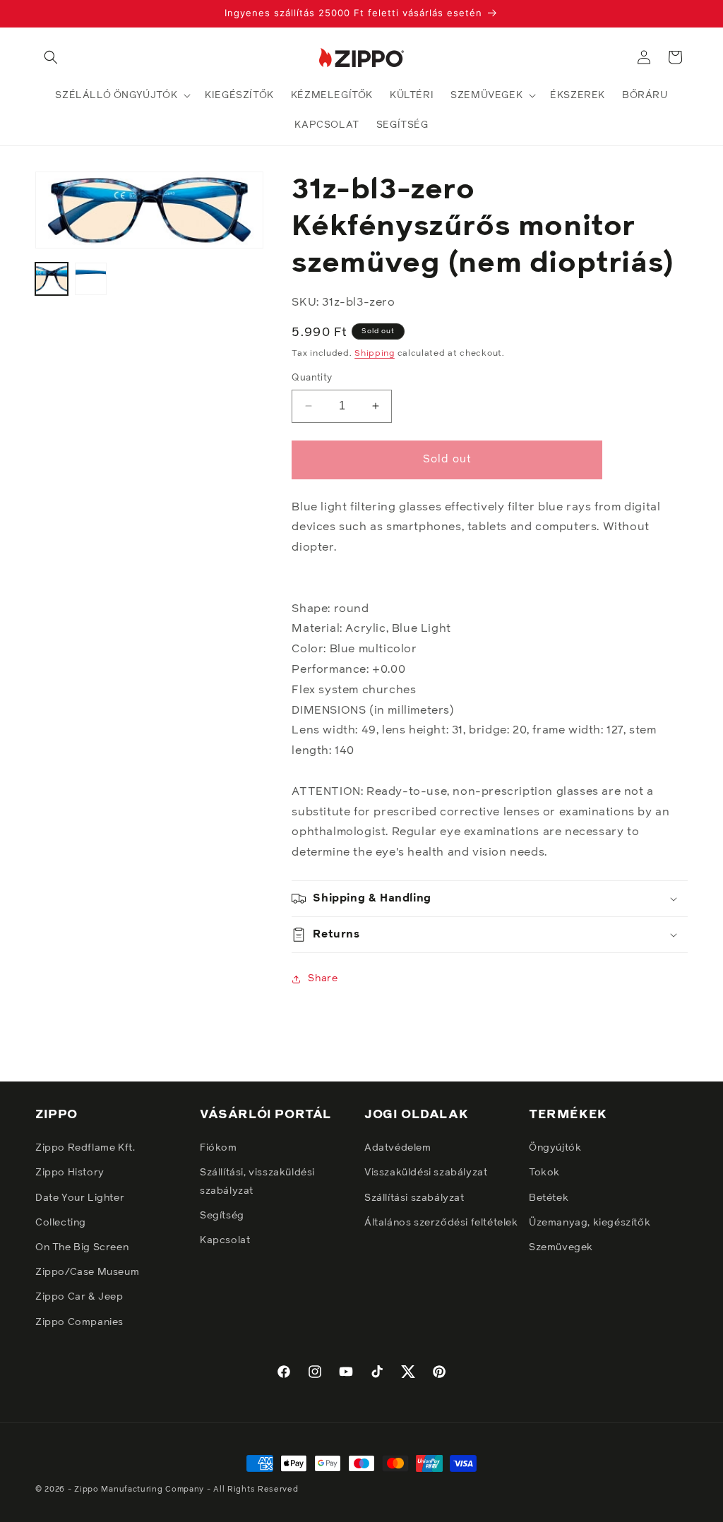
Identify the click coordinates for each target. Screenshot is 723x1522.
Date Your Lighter (79, 1198)
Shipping (374, 353)
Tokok (544, 1173)
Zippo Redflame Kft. (85, 1148)
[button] (50, 57)
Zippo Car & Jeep (79, 1297)
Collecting (60, 1223)
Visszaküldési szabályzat (425, 1173)
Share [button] (322, 978)
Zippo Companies (79, 1322)
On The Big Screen (82, 1247)
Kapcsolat (225, 1240)
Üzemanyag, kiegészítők (589, 1223)
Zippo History (69, 1173)
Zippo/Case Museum (87, 1272)
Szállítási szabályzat (414, 1198)
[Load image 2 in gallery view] (91, 279)
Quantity (312, 378)
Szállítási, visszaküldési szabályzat (257, 1181)
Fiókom (218, 1148)
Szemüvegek (561, 1247)
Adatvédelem (397, 1148)
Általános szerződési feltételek (441, 1223)
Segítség (222, 1216)
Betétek (548, 1198)
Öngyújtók (555, 1148)
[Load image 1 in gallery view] (51, 279)
